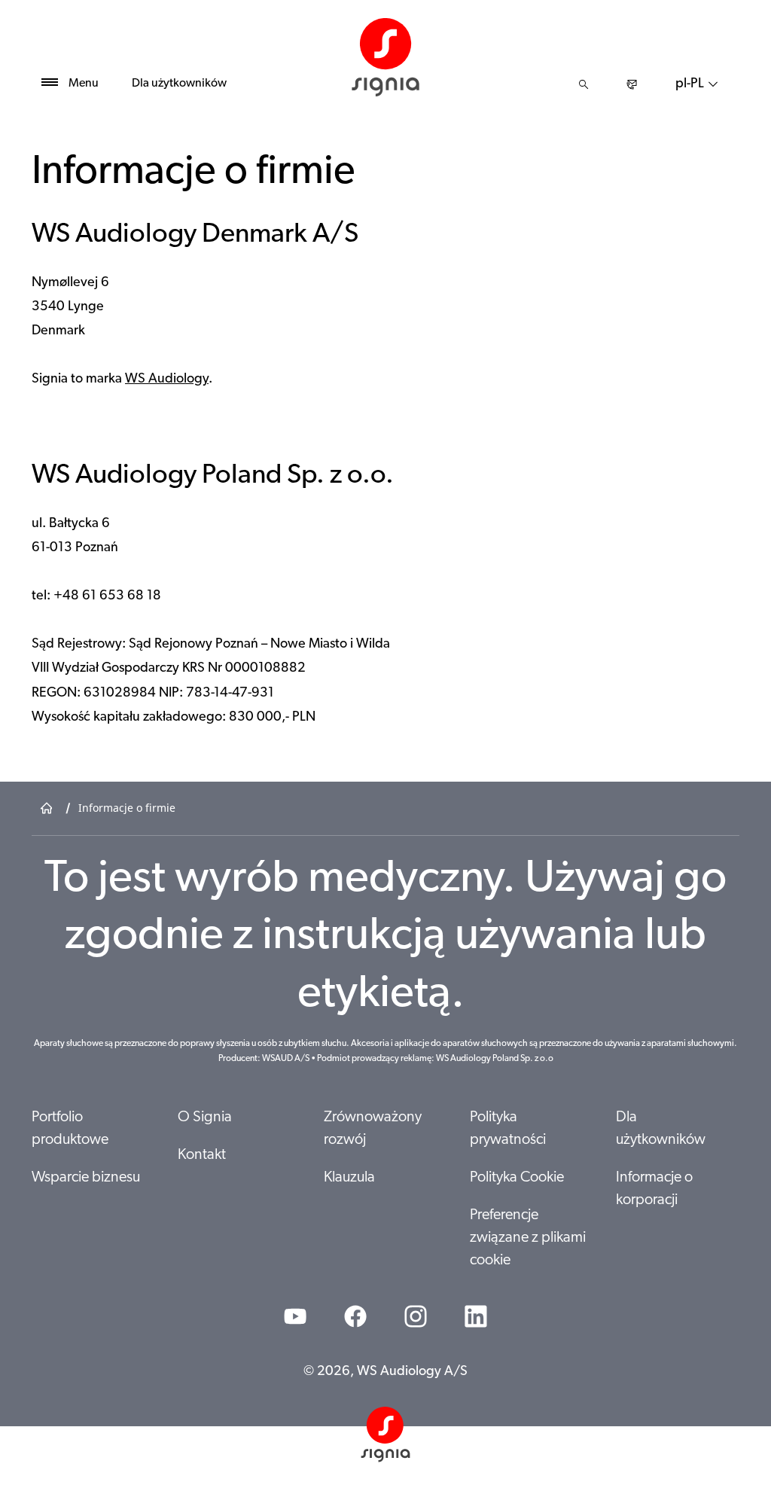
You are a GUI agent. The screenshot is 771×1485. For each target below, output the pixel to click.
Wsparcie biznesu (86, 1177)
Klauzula (349, 1177)
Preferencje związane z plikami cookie (528, 1238)
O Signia (205, 1117)
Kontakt (202, 1155)
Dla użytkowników (179, 84)
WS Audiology (167, 379)
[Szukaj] (583, 84)
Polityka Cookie (517, 1177)
